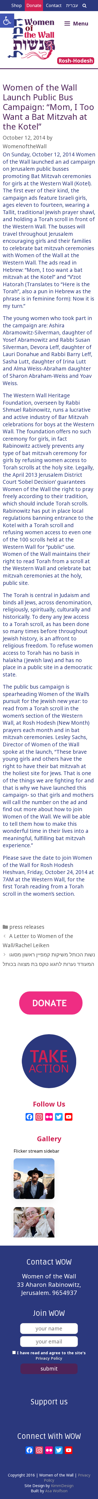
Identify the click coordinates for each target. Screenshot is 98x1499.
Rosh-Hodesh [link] (76, 60)
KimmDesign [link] (62, 1485)
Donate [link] (33, 5)
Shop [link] (16, 5)
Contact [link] (54, 5)
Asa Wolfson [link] (56, 1490)
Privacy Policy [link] (49, 1358)
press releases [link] (26, 926)
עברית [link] (72, 5)
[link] (7, 21)
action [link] (49, 1030)
